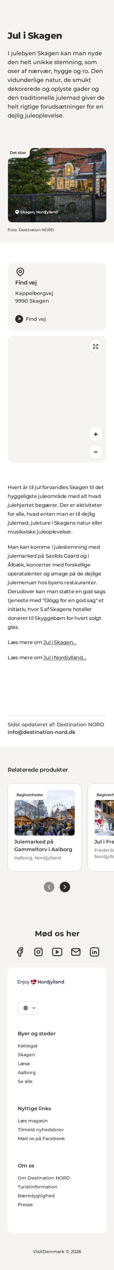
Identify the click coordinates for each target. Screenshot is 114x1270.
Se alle (25, 1081)
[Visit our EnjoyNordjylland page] (57, 952)
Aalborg (27, 1072)
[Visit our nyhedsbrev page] (75, 952)
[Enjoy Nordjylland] (41, 982)
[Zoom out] (95, 452)
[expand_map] (96, 346)
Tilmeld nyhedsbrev (41, 1129)
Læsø (24, 1063)
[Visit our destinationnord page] (94, 952)
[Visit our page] (38, 952)
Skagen (26, 1055)
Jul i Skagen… (59, 642)
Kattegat (28, 1046)
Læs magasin (33, 1121)
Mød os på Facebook (41, 1138)
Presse (25, 1204)
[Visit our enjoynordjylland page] (19, 952)
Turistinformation (38, 1187)
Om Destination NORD (44, 1178)
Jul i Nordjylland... (64, 658)
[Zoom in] (95, 434)
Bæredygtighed (36, 1196)
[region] (57, 399)
